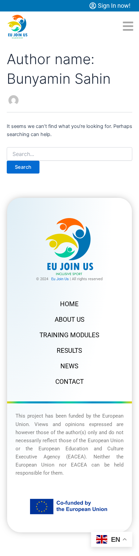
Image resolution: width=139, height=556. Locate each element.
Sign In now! (114, 5)
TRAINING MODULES (69, 335)
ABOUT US (69, 319)
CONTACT (69, 382)
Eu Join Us (60, 279)
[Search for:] (69, 154)
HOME (69, 304)
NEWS (69, 366)
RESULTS (69, 350)
